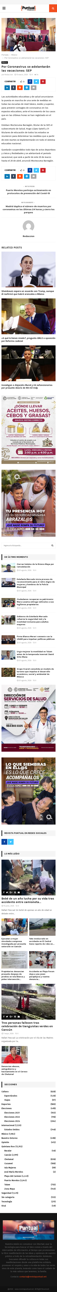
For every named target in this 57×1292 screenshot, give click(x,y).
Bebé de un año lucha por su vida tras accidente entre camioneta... (27, 900)
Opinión (5, 1142)
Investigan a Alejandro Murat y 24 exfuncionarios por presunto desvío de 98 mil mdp (26, 386)
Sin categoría (7, 1197)
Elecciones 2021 (12, 1113)
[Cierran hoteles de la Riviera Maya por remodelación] (8, 567)
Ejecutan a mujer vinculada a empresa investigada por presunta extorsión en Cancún (13, 942)
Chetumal (8, 1159)
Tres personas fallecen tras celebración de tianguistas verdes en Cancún (27, 1026)
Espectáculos (10, 1096)
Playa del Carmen (12, 1176)
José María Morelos (13, 1172)
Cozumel (8, 1163)
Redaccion (9, 75)
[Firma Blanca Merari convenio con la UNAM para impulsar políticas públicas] (8, 639)
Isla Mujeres (10, 1167)
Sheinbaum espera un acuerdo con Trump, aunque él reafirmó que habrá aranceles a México (27, 292)
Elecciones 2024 (12, 1121)
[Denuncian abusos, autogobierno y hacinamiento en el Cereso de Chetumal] (14, 1054)
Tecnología (6, 1201)
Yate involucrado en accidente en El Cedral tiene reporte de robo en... (42, 941)
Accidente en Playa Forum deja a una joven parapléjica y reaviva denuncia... (41, 975)
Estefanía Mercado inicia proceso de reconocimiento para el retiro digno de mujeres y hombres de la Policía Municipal (36, 583)
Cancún (7, 1155)
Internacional (7, 1125)
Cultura (4, 1091)
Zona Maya (9, 1189)
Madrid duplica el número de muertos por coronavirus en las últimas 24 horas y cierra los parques (29, 209)
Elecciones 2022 (12, 1117)
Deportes (6, 1104)
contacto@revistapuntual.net (32, 1276)
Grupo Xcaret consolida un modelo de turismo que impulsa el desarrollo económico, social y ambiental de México (35, 673)
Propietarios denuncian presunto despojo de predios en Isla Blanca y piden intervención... (13, 975)
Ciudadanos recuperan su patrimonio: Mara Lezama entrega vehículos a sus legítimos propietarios (35, 602)
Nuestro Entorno (9, 1138)
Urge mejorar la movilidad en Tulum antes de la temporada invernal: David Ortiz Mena (35, 654)
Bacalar (8, 1151)
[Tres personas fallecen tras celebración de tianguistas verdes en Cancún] (28, 1002)
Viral (3, 1206)
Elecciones (6, 1108)
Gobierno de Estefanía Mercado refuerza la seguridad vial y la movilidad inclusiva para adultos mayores (33, 620)
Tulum (7, 1184)
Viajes (7, 1100)
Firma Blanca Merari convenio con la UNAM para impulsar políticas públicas (36, 637)
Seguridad (6, 1193)
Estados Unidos (11, 1129)
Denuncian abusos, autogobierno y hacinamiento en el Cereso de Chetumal (14, 1070)
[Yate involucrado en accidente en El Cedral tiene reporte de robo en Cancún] (42, 927)
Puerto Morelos (11, 1180)
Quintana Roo (8, 1146)
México (4, 62)
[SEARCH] (52, 545)
